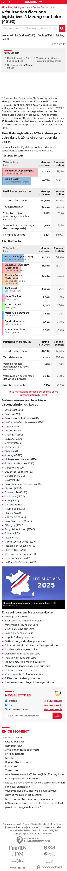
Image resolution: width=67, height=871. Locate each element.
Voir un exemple (53, 700)
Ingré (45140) (12, 426)
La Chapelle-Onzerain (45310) (21, 562)
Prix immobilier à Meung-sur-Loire (24, 674)
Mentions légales (50, 830)
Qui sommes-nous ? (12, 824)
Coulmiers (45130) (15, 496)
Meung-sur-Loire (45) (16, 616)
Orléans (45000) (14, 409)
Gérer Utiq (36, 830)
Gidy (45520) (11, 451)
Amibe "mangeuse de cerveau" (22, 749)
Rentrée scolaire (14, 737)
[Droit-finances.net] (49, 854)
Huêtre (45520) (13, 512)
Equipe (26, 824)
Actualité (12, 700)
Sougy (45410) (12, 479)
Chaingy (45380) (14, 434)
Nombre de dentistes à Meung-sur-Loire (27, 666)
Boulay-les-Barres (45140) (19, 471)
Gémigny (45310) (14, 525)
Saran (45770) (12, 414)
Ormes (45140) (13, 430)
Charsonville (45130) (16, 492)
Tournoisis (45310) (15, 508)
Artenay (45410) (13, 455)
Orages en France (15, 741)
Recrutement (33, 827)
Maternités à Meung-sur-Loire (21, 624)
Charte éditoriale (38, 824)
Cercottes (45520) (14, 467)
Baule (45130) (45, 35)
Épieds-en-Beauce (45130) (19, 463)
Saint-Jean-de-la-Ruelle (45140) (22, 418)
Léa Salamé (11, 766)
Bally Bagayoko (13, 745)
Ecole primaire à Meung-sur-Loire (23, 620)
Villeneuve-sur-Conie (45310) (20, 541)
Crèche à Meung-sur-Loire (19, 628)
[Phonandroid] (49, 867)
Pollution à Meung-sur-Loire (20, 657)
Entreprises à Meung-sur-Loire (22, 670)
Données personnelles (51, 827)
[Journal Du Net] (18, 854)
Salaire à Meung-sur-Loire (19, 633)
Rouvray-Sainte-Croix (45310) (20, 554)
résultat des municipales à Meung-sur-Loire (29, 124)
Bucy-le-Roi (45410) (15, 550)
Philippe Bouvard (14, 753)
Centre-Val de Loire (43, 7)
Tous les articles (13, 827)
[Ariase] (18, 867)
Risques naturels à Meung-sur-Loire (25, 661)
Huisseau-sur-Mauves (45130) (21, 459)
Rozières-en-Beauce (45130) (20, 545)
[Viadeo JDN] (49, 861)
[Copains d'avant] (18, 861)
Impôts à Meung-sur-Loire (19, 637)
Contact (60, 824)
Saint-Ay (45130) (13, 438)
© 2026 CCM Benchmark (41, 834)
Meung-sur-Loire (44, 58)
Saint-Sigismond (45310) (18, 521)
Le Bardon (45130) (25, 35)
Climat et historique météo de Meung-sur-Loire (31, 645)
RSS (24, 827)
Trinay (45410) (12, 533)
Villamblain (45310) (15, 517)
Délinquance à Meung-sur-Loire (22, 653)
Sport (10, 705)
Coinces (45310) (13, 504)
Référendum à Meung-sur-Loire (22, 678)
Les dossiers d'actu (17, 709)
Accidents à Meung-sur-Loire (21, 649)
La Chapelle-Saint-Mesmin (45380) (24, 422)
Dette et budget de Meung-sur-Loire (25, 641)
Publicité (51, 824)
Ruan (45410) (12, 537)
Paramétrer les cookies (20, 830)
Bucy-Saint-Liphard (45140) (20, 529)
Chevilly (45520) (13, 443)
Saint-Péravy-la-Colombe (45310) (23, 484)
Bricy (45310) (12, 500)
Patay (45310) (12, 447)
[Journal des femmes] (18, 848)
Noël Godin (11, 758)
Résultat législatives (19, 7)
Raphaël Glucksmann (17, 762)
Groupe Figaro (21, 834)
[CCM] (49, 848)
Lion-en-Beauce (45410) (18, 558)
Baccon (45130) (13, 488)
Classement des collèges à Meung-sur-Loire (29, 682)
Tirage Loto (11, 770)
